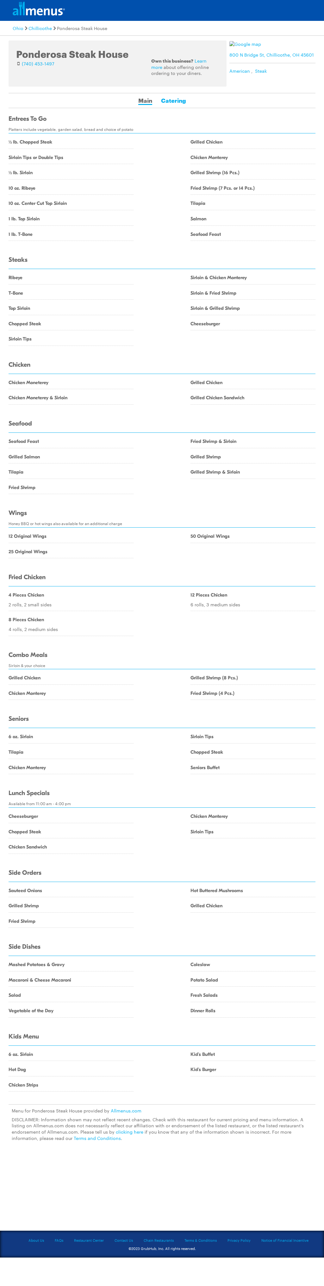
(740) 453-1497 (38, 63)
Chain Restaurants (159, 1240)
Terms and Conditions (97, 1138)
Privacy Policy (239, 1240)
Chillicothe (40, 28)
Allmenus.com (126, 1110)
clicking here (129, 1132)
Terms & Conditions (200, 1240)
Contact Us (124, 1240)
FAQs (59, 1240)
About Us (36, 1240)
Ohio (18, 28)
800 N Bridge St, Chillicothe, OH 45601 (271, 55)
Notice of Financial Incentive (284, 1240)
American (239, 71)
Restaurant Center (89, 1240)
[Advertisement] (162, 1189)
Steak (261, 71)
